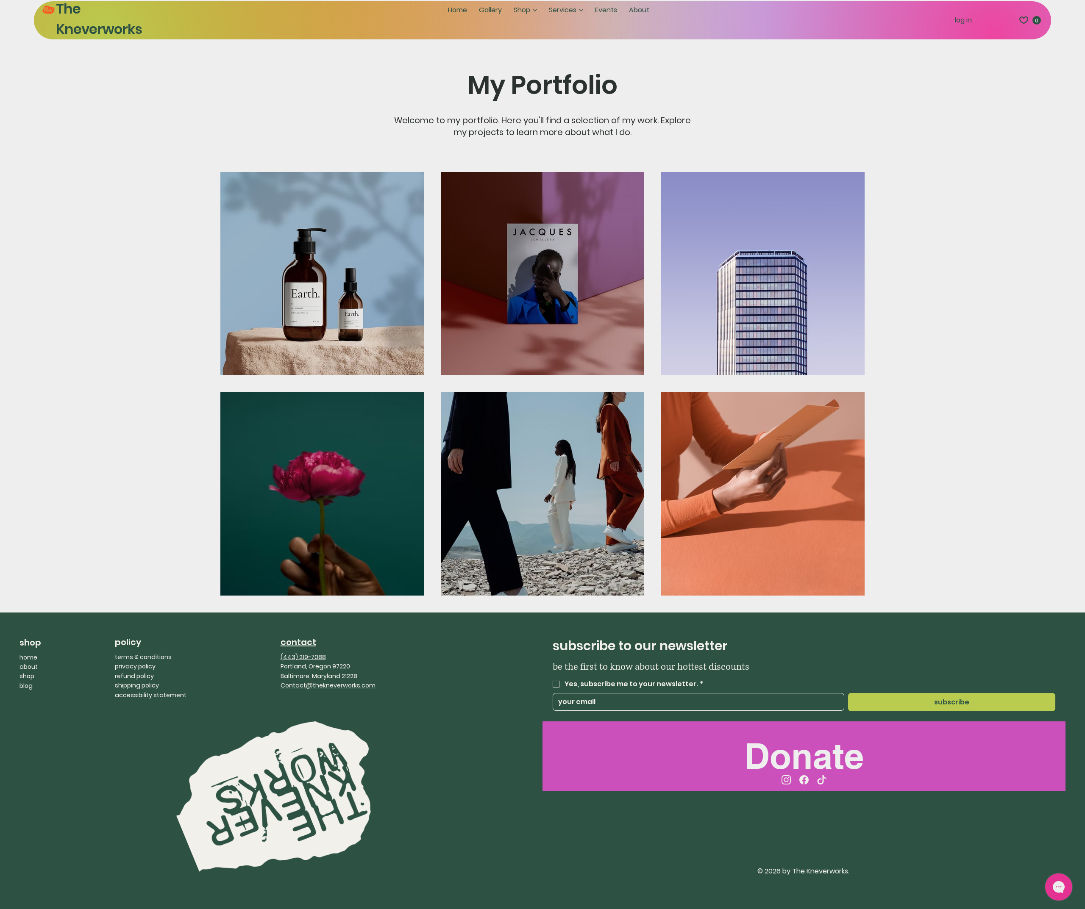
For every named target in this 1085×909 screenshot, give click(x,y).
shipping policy (137, 685)
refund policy (134, 676)
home (28, 657)
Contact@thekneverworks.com (328, 685)
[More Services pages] (581, 10)
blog (26, 686)
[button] (1036, 20)
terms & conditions (143, 657)
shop (26, 676)
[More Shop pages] (535, 10)
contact (298, 642)
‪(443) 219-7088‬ (303, 657)
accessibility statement (150, 695)
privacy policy (135, 666)
